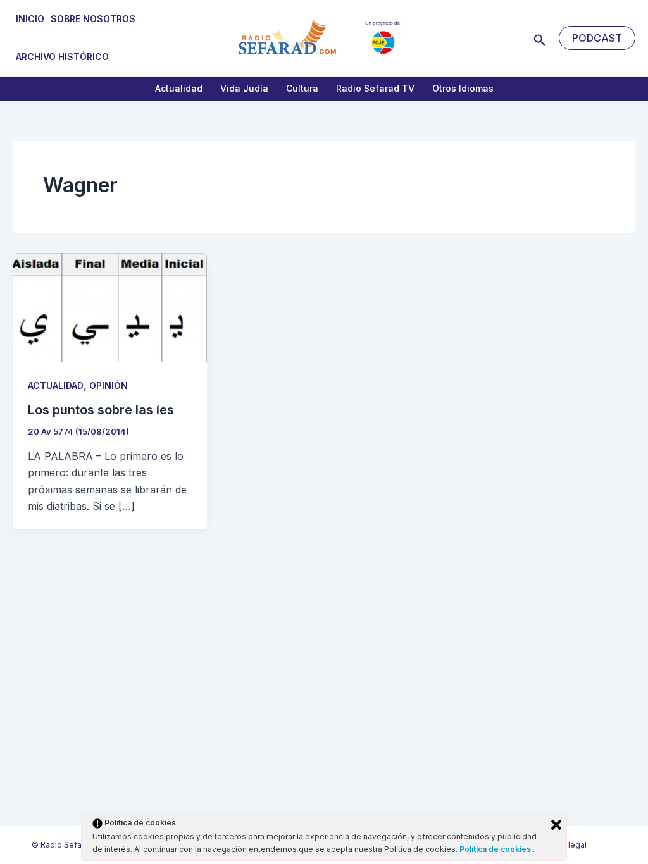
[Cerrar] (556, 825)
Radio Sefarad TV (375, 88)
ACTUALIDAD (56, 385)
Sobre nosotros (93, 18)
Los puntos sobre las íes (101, 409)
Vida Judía (244, 88)
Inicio (30, 18)
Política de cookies (496, 849)
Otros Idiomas (463, 88)
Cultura (302, 88)
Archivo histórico (62, 56)
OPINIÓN (108, 385)
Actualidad (178, 88)
